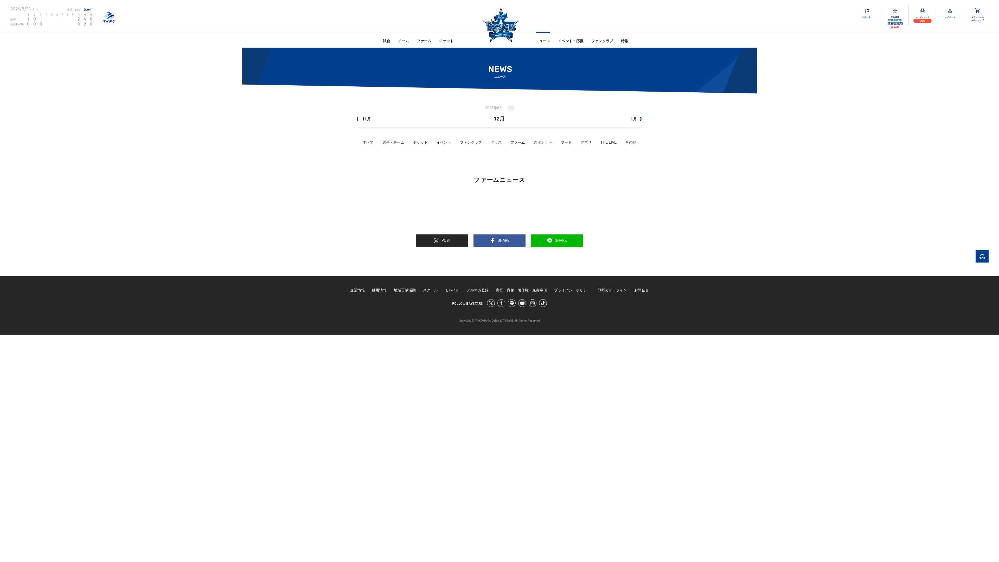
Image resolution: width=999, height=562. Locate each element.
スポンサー (543, 142)
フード (566, 142)
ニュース (543, 40)
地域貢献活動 (405, 289)
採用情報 (379, 289)
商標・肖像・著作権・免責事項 (521, 289)
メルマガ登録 (478, 289)
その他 (630, 142)
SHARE (503, 240)
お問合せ (641, 289)
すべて (368, 142)
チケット (446, 40)
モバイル (452, 289)
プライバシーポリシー (572, 289)
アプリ (586, 142)
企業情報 (357, 289)
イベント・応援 (571, 40)
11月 (366, 119)
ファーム (424, 40)
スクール (430, 289)
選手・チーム (393, 142)
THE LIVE (608, 142)
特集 (624, 40)
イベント (444, 142)
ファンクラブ (602, 40)
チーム (403, 40)
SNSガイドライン (612, 289)
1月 (634, 119)
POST (446, 240)
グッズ (496, 142)
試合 (386, 40)
